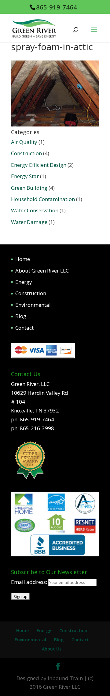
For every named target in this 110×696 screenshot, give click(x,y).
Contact (24, 327)
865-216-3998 (37, 428)
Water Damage (29, 221)
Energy (23, 281)
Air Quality (24, 141)
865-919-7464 (56, 7)
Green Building (29, 187)
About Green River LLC (42, 270)
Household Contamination (43, 199)
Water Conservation (34, 210)
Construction (26, 153)
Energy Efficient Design (38, 164)
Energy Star (25, 176)
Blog (20, 316)
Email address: (29, 581)
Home (22, 258)
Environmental (33, 304)
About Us (51, 649)
